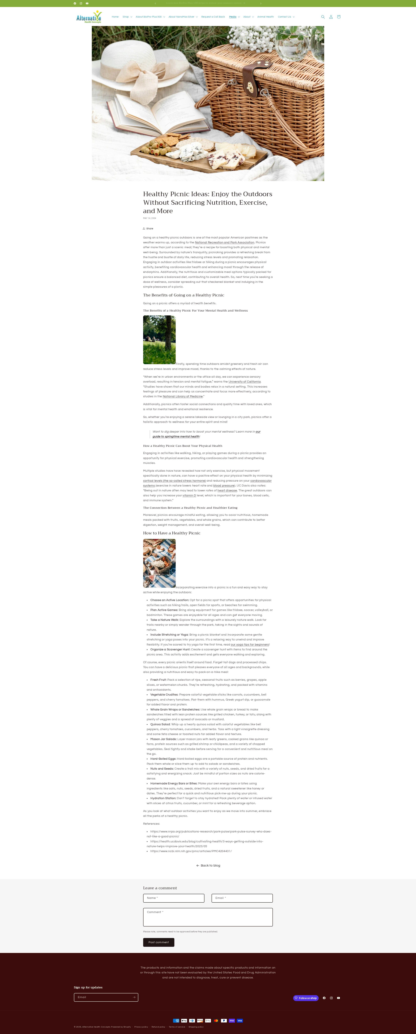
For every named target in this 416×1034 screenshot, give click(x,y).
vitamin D (189, 495)
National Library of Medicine (183, 396)
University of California (245, 381)
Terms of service (177, 1027)
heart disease (227, 490)
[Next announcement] (260, 3)
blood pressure (223, 485)
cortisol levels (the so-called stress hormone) (174, 480)
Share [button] (149, 228)
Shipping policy (196, 1027)
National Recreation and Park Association (224, 242)
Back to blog (210, 865)
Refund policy (158, 1027)
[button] (127, 17)
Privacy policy (141, 1027)
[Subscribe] (134, 997)
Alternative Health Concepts (96, 1027)
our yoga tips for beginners (250, 644)
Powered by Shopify (121, 1027)
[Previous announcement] (155, 3)
